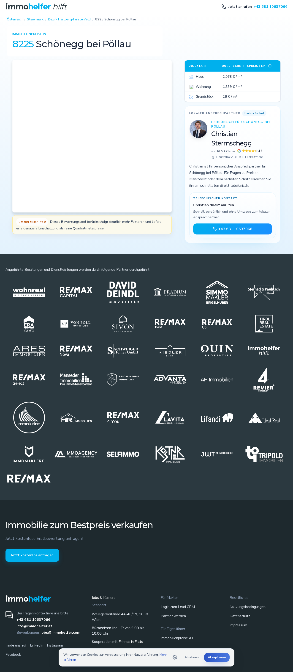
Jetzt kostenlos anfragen (32, 555)
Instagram (55, 645)
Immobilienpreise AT (177, 638)
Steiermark (35, 19)
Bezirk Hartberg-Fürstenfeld (69, 19)
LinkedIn (36, 645)
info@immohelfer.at (34, 626)
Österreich (14, 19)
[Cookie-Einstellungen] (175, 657)
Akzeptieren (217, 657)
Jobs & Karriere (104, 597)
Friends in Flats (131, 641)
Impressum (238, 625)
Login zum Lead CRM (178, 606)
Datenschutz (240, 616)
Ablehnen (191, 657)
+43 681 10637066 (33, 619)
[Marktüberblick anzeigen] (270, 66)
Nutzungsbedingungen (248, 606)
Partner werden (173, 616)
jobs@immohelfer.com (60, 632)
